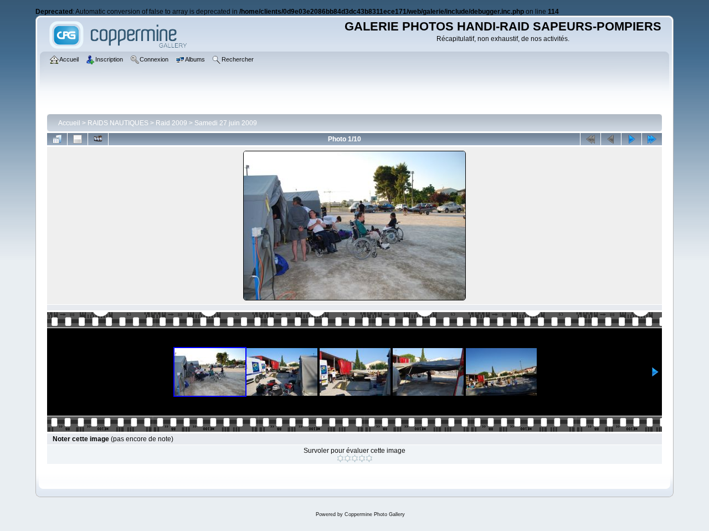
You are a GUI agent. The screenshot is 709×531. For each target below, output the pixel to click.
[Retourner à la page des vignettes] (57, 139)
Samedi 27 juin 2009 (225, 123)
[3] (354, 458)
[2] (347, 458)
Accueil (69, 123)
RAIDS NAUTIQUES (118, 123)
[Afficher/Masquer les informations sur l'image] (78, 139)
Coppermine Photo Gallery (375, 514)
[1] (340, 458)
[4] (362, 458)
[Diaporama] (98, 139)
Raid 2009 (171, 123)
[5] (369, 458)
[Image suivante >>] (631, 139)
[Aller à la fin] (652, 139)
